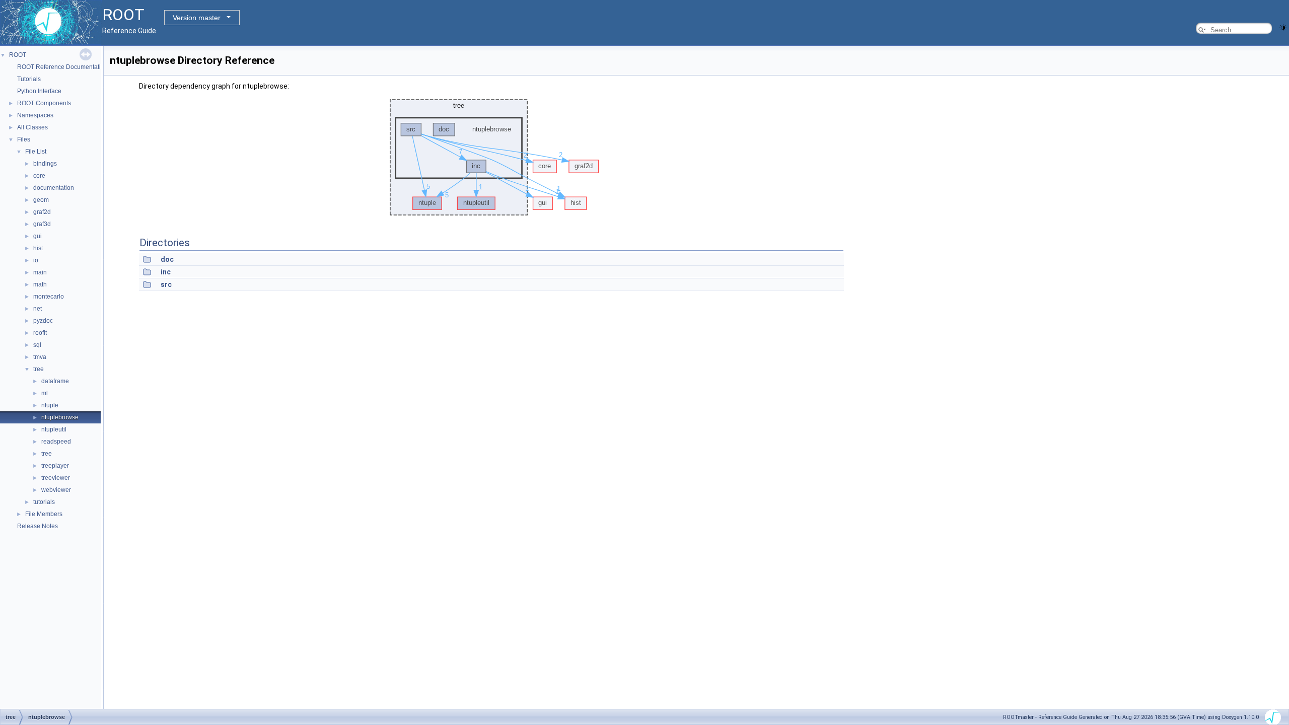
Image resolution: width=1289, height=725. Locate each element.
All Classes (32, 127)
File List (35, 151)
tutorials (44, 501)
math (40, 284)
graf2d (42, 211)
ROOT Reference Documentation (62, 66)
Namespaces (35, 115)
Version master (197, 18)
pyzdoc (43, 320)
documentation (53, 187)
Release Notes (37, 526)
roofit (40, 332)
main (40, 272)
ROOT (17, 54)
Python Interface (39, 91)
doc (167, 259)
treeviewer (55, 477)
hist (38, 248)
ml (44, 393)
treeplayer (55, 465)
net (37, 308)
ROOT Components (44, 103)
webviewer (56, 489)
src (166, 284)
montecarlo (48, 296)
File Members (43, 514)
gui (37, 236)
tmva (39, 356)
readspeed (56, 441)
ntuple (49, 405)
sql (37, 344)
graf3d (42, 224)
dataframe (55, 381)
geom (41, 199)
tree (38, 369)
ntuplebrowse (60, 417)
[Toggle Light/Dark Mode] (1282, 27)
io (35, 260)
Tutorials (29, 79)
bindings (45, 163)
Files (23, 139)
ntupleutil (53, 429)
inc (166, 272)
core (39, 175)
